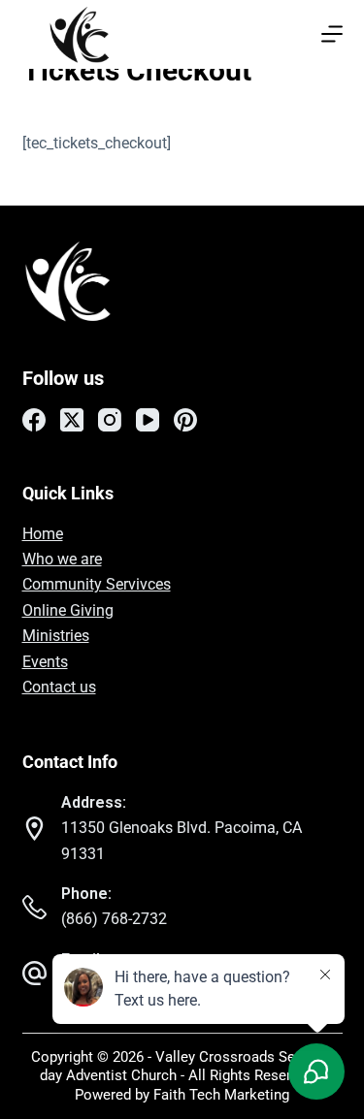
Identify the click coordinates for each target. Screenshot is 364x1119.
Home (42, 534)
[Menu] (332, 34)
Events (45, 662)
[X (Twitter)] (71, 420)
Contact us (59, 687)
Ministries (55, 635)
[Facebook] (34, 420)
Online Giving (68, 610)
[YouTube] (147, 420)
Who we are (62, 559)
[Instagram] (109, 420)
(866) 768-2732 (114, 919)
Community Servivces (96, 584)
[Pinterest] (185, 420)
